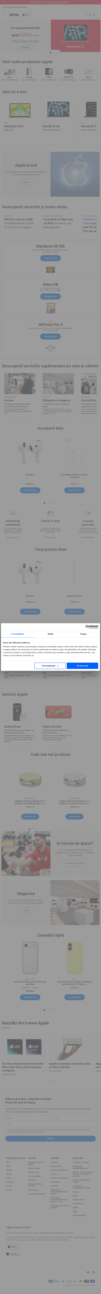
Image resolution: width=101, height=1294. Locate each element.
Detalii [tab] (50, 634)
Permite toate (82, 666)
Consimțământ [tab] (17, 634)
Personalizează (48, 666)
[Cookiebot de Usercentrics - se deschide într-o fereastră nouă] (87, 627)
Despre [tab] (83, 634)
